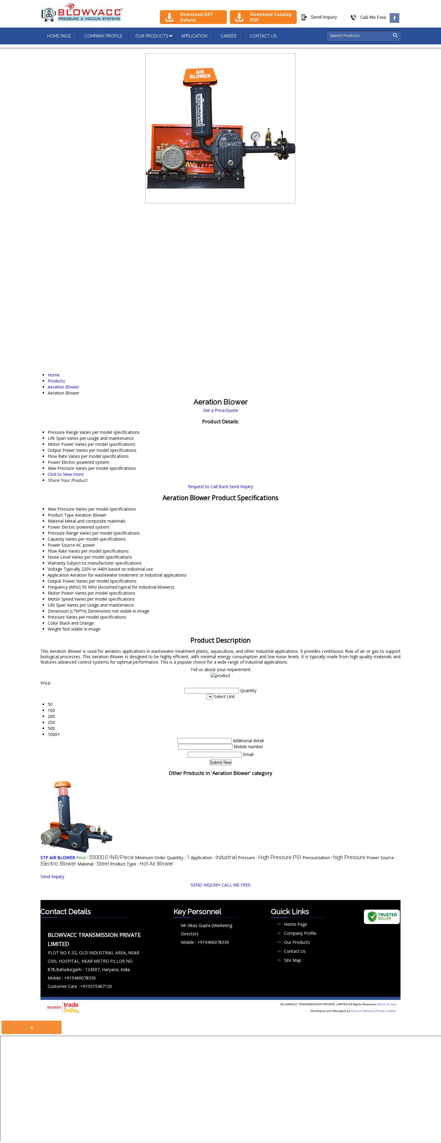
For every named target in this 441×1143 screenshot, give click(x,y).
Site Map (292, 960)
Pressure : (269, 857)
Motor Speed (60, 599)
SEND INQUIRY (205, 885)
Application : (214, 857)
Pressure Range (63, 533)
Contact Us (263, 36)
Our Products (151, 36)
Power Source (61, 545)
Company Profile (103, 36)
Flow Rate (57, 551)
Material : (93, 864)
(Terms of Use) (386, 1004)
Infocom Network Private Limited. (373, 1010)
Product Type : (141, 864)
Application (194, 36)
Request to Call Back (208, 486)
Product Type (61, 515)
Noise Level (59, 557)
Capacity (56, 539)
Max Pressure (61, 509)
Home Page (59, 36)
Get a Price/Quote (220, 410)
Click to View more (66, 474)
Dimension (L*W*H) (67, 611)
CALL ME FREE (236, 885)
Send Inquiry (241, 486)
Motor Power (61, 593)
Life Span (57, 605)
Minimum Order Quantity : (162, 857)
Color (53, 623)
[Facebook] (394, 21)
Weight (54, 629)
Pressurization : (333, 857)
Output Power (61, 581)
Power (54, 527)
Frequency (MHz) (64, 587)
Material (56, 521)
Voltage (55, 569)
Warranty (56, 563)
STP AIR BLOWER (57, 857)
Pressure (56, 617)
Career (228, 36)
